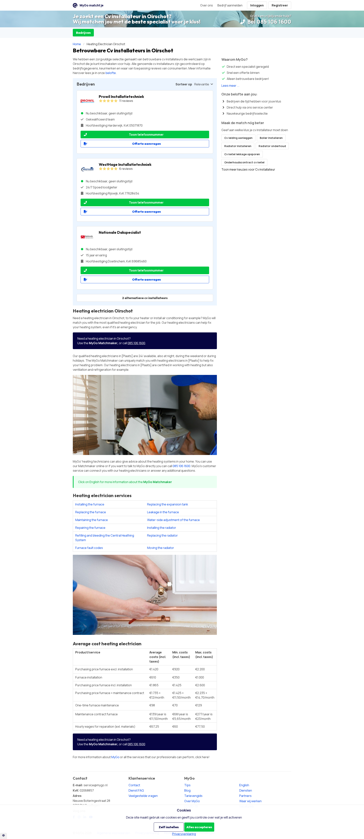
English (244, 785)
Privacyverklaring (184, 834)
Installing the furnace (89, 504)
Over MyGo (192, 801)
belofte (110, 73)
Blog (187, 790)
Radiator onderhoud (272, 146)
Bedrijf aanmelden (229, 5)
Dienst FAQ (136, 790)
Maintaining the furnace (91, 520)
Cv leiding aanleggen (238, 138)
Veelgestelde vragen (143, 796)
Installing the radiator (161, 528)
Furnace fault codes (89, 548)
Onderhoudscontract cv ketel (244, 162)
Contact (134, 785)
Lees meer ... (230, 85)
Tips (187, 785)
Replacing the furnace (90, 512)
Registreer (280, 5)
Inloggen (257, 5)
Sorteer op (184, 84)
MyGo (115, 757)
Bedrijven (83, 33)
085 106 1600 (136, 343)
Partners (245, 796)
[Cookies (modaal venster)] (3, 836)
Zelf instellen (169, 827)
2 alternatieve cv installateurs (145, 298)
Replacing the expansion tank (167, 504)
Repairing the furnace (90, 528)
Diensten (245, 790)
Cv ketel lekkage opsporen (242, 154)
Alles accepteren (199, 827)
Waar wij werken (250, 801)
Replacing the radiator (162, 535)
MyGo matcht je (92, 5)
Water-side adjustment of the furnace (173, 520)
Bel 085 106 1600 (268, 21)
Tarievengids (193, 796)
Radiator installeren (237, 146)
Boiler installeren (271, 138)
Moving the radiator (160, 548)
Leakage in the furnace (163, 512)
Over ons (206, 5)
